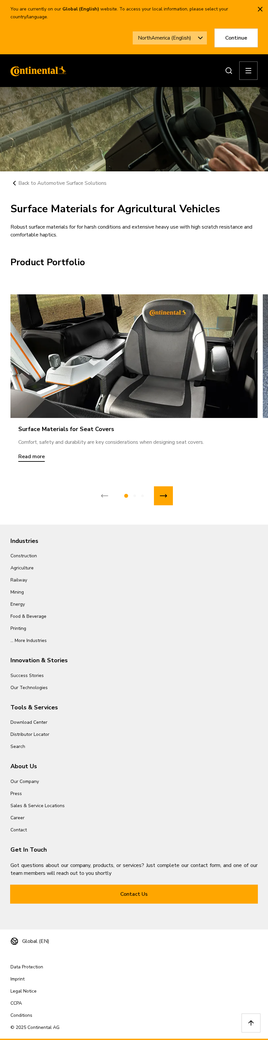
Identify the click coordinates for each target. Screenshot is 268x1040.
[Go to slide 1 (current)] (126, 496)
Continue (236, 38)
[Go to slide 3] (142, 495)
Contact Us (134, 894)
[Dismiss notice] (260, 9)
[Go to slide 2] (134, 495)
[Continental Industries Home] (36, 70)
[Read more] (134, 356)
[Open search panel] (229, 70)
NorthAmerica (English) (164, 38)
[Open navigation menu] (248, 70)
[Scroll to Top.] (251, 1023)
